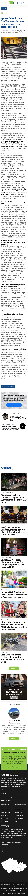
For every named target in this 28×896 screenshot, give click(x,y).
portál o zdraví (11, 842)
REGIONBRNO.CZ (19, 810)
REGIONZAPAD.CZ (5, 807)
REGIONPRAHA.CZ (5, 812)
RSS (23, 797)
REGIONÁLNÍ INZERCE (14, 767)
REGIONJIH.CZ (4, 810)
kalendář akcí (15, 782)
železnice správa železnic (8, 386)
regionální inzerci (4, 786)
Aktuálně (4, 8)
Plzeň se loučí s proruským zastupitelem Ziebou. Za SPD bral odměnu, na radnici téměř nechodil (14, 626)
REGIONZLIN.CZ (18, 812)
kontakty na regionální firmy (6, 782)
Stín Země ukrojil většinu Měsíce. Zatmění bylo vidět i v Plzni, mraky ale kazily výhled (10, 428)
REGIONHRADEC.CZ (5, 821)
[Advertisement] (14, 449)
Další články (14, 668)
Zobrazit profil (14, 738)
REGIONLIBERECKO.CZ (6, 818)
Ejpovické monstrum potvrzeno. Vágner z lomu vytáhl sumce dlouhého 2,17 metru (18, 418)
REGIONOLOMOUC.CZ (20, 815)
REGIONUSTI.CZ (5, 815)
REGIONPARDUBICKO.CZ (20, 804)
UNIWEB (17, 833)
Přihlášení (7, 797)
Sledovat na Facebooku (14, 405)
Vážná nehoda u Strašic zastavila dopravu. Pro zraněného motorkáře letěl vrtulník (13, 658)
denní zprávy (9, 780)
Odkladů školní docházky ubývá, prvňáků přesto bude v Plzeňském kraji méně (14, 594)
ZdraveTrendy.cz (4, 844)
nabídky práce (22, 782)
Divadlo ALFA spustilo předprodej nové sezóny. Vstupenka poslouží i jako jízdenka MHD (12, 563)
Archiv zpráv (18, 797)
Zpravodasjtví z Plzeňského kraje (9, 470)
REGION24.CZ (18, 821)
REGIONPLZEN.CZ (8, 13)
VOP (13, 886)
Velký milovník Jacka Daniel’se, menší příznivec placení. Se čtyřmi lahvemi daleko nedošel (13, 531)
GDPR (25, 884)
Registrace (12, 797)
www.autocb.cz (15, 723)
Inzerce (2, 797)
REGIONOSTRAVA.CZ (19, 818)
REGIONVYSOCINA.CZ (20, 807)
